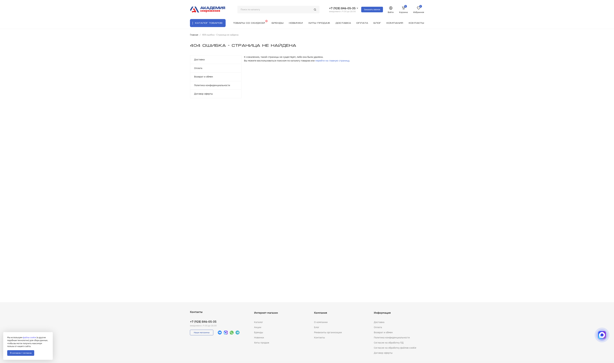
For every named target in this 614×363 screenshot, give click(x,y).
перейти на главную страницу (332, 60)
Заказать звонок (372, 9)
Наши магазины (201, 332)
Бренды (258, 332)
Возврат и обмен (203, 76)
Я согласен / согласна (20, 353)
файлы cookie (29, 337)
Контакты (319, 337)
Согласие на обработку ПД (389, 342)
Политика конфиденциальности (212, 85)
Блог (316, 327)
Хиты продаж (261, 342)
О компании (321, 322)
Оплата (198, 68)
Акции (257, 327)
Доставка (199, 59)
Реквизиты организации (328, 332)
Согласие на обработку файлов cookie (395, 347)
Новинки (259, 337)
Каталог (258, 322)
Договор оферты (203, 93)
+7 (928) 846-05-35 (342, 8)
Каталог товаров (208, 23)
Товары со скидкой (249, 23)
